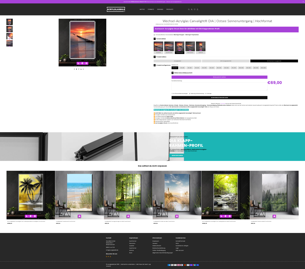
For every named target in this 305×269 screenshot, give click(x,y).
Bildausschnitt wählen (219, 77)
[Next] (149, 42)
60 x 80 (189, 68)
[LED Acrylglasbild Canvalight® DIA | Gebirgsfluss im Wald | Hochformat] (178, 195)
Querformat (169, 52)
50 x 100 (204, 68)
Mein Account (180, 250)
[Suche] (188, 9)
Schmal (201, 52)
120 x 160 (256, 68)
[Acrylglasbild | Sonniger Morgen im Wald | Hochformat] (80, 195)
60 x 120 (212, 68)
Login (177, 248)
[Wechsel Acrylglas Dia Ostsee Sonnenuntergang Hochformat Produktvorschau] (9, 22)
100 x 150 (241, 68)
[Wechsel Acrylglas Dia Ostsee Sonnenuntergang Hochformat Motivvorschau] (9, 29)
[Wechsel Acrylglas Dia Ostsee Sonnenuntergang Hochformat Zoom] (9, 43)
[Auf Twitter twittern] (76, 69)
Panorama (190, 52)
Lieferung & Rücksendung (197, 93)
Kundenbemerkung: (177, 81)
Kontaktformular (180, 241)
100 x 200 (263, 68)
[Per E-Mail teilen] (83, 69)
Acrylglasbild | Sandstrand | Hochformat (18, 221)
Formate (151, 9)
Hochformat (179, 52)
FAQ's (177, 243)
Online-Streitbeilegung (159, 250)
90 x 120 (226, 68)
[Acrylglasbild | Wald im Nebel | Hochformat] (226, 195)
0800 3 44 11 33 (110, 247)
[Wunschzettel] (194, 9)
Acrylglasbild (177, 61)
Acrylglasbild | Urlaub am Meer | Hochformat (116, 221)
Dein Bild (160, 9)
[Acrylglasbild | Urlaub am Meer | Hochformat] (129, 195)
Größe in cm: (175, 65)
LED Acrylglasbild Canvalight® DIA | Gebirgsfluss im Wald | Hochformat (171, 221)
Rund (130, 253)
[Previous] (15, 42)
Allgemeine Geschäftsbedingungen (162, 253)
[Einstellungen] (191, 9)
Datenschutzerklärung (158, 248)
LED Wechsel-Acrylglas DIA (274, 61)
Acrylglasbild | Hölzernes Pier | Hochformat (262, 221)
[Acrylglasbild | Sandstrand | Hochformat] (32, 195)
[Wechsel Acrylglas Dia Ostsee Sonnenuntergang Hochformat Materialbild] (9, 36)
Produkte (169, 9)
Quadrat (158, 52)
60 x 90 (197, 68)
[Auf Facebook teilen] (74, 69)
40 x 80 (182, 68)
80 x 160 (249, 68)
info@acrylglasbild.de (112, 250)
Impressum (155, 241)
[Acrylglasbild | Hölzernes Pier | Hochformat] (275, 195)
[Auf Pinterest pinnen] (78, 69)
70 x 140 (234, 68)
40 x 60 (175, 68)
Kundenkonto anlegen (182, 245)
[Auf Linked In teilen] (81, 69)
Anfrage (209, 93)
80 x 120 (219, 68)
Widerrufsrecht (156, 245)
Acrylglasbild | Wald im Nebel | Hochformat (213, 221)
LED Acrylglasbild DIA (225, 61)
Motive (142, 9)
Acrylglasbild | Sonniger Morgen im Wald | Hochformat (70, 221)
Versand (223, 103)
